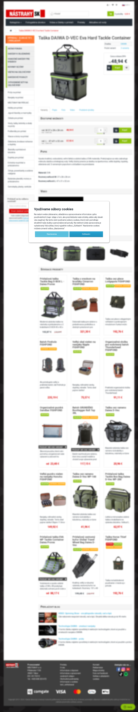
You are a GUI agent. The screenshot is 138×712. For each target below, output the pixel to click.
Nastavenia (52, 234)
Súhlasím (86, 234)
